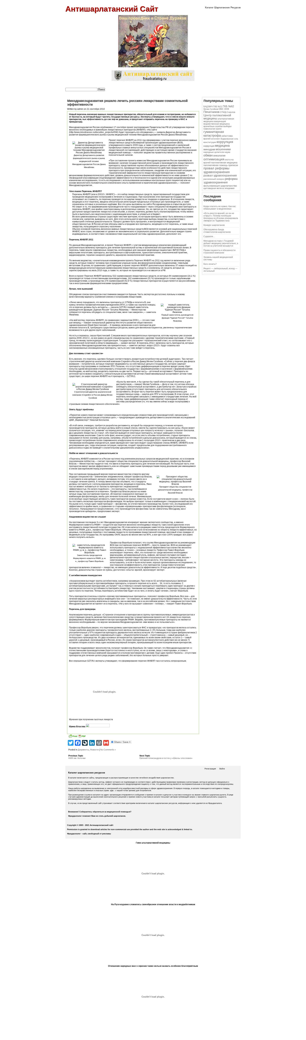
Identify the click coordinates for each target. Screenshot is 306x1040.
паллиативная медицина (224, 162)
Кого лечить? (210, 264)
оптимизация (213, 159)
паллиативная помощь (215, 165)
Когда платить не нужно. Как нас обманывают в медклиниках (219, 207)
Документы (83, 749)
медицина (222, 145)
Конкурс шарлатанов (214, 225)
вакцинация (220, 121)
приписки (233, 165)
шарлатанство (228, 185)
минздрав (209, 149)
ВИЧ (210, 106)
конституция (209, 142)
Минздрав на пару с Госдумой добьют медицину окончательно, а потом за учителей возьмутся (220, 243)
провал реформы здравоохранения (216, 170)
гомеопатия (209, 129)
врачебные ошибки (213, 126)
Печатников (211, 112)
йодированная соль (229, 139)
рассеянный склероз (213, 179)
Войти (222, 769)
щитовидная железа (213, 188)
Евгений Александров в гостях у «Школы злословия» (166, 758)
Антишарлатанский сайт (111, 9)
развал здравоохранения (220, 175)
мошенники (223, 149)
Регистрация (210, 769)
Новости (94, 749)
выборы (227, 126)
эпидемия (229, 188)
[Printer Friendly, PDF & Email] (77, 736)
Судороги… (209, 236)
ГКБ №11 (217, 106)
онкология (219, 155)
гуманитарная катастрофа (213, 133)
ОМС (221, 109)
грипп (219, 129)
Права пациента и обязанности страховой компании (219, 251)
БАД (205, 106)
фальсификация (211, 186)
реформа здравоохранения (220, 180)
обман (208, 155)
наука (227, 152)
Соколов (231, 112)
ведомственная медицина (216, 124)
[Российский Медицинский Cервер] (153, 1036)
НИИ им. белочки (77, 758)
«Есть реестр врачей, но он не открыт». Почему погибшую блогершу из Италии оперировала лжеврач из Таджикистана (220, 217)
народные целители (213, 152)
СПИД (223, 112)
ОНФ (226, 109)
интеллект (215, 139)
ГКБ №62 (228, 106)
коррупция (225, 142)
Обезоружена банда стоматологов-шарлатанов (217, 230)
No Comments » (108, 749)
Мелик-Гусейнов (210, 109)
